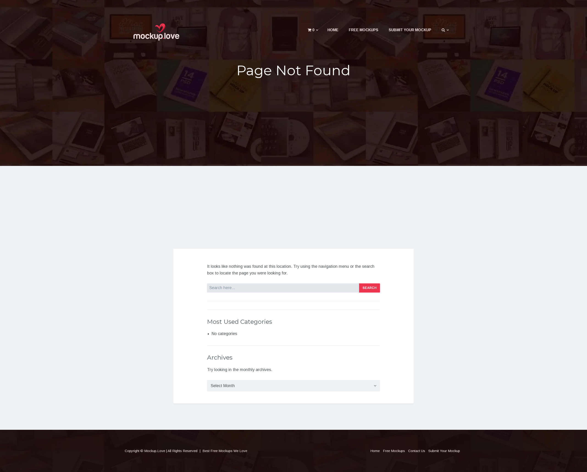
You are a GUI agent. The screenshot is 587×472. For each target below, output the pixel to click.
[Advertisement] (293, 118)
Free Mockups (363, 30)
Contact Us (416, 451)
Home (332, 30)
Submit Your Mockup (410, 30)
